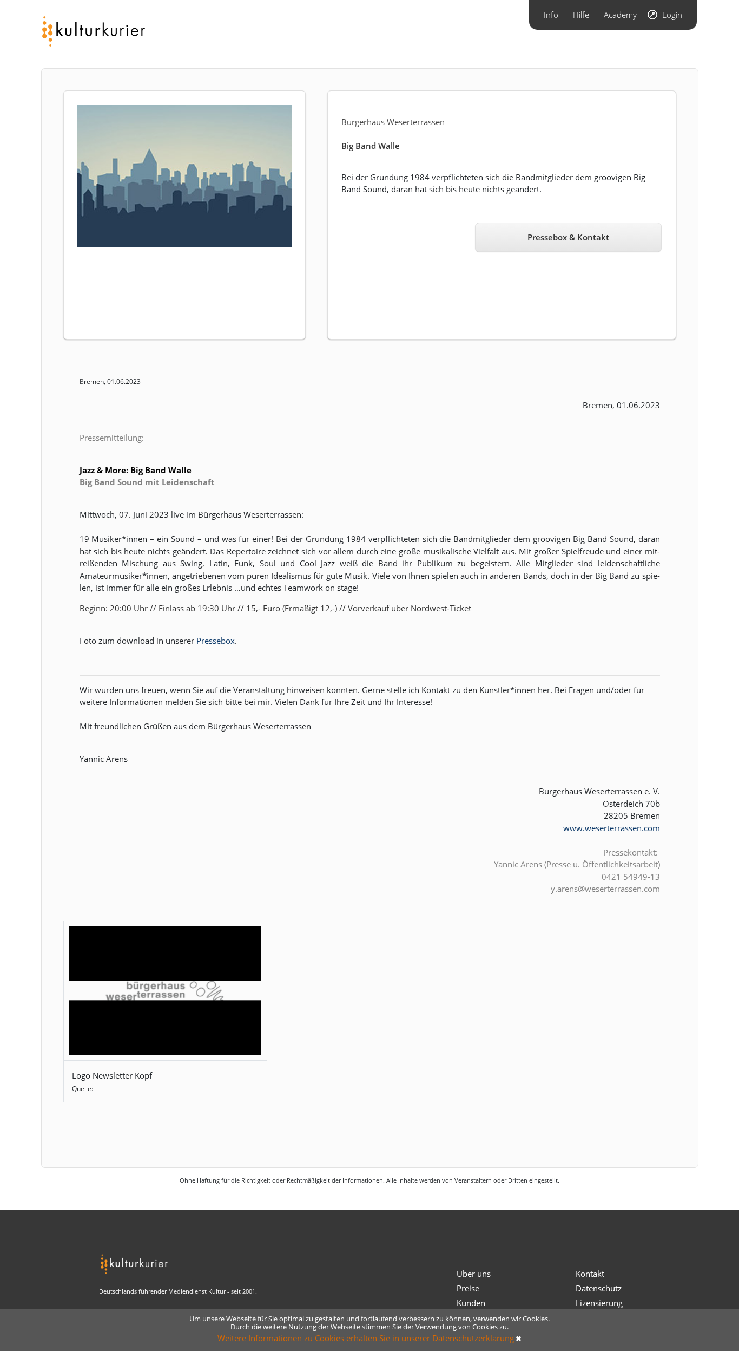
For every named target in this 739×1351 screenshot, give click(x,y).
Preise (468, 1288)
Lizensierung (599, 1302)
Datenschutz (599, 1288)
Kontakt (590, 1273)
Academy (620, 14)
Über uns (474, 1273)
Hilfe (581, 14)
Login (672, 14)
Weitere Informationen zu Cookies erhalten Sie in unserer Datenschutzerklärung (365, 1338)
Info (551, 14)
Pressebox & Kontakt (568, 237)
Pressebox (215, 640)
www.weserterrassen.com (611, 828)
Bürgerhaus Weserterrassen (393, 121)
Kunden (471, 1302)
